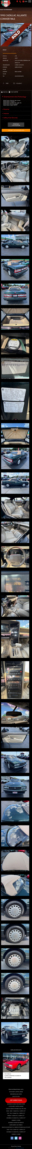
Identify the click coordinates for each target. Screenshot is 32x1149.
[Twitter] (16, 1139)
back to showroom (6, 9)
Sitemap (19, 1146)
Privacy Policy (14, 1146)
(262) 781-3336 (16, 1096)
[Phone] (20, 1)
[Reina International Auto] (6, 3)
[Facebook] (12, 1139)
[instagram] (20, 1139)
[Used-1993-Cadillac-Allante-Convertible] (15, 146)
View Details (16, 1062)
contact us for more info (16, 130)
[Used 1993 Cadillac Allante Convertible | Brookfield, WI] (16, 34)
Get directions (16, 1100)
